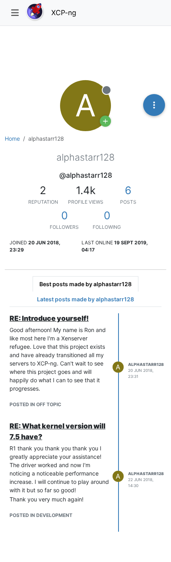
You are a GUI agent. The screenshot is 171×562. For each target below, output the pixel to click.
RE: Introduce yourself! (49, 318)
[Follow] (105, 121)
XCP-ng (63, 12)
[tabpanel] (85, 422)
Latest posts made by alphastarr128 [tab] (85, 299)
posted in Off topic (35, 404)
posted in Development (41, 515)
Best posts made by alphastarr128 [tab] (85, 284)
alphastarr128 (146, 364)
